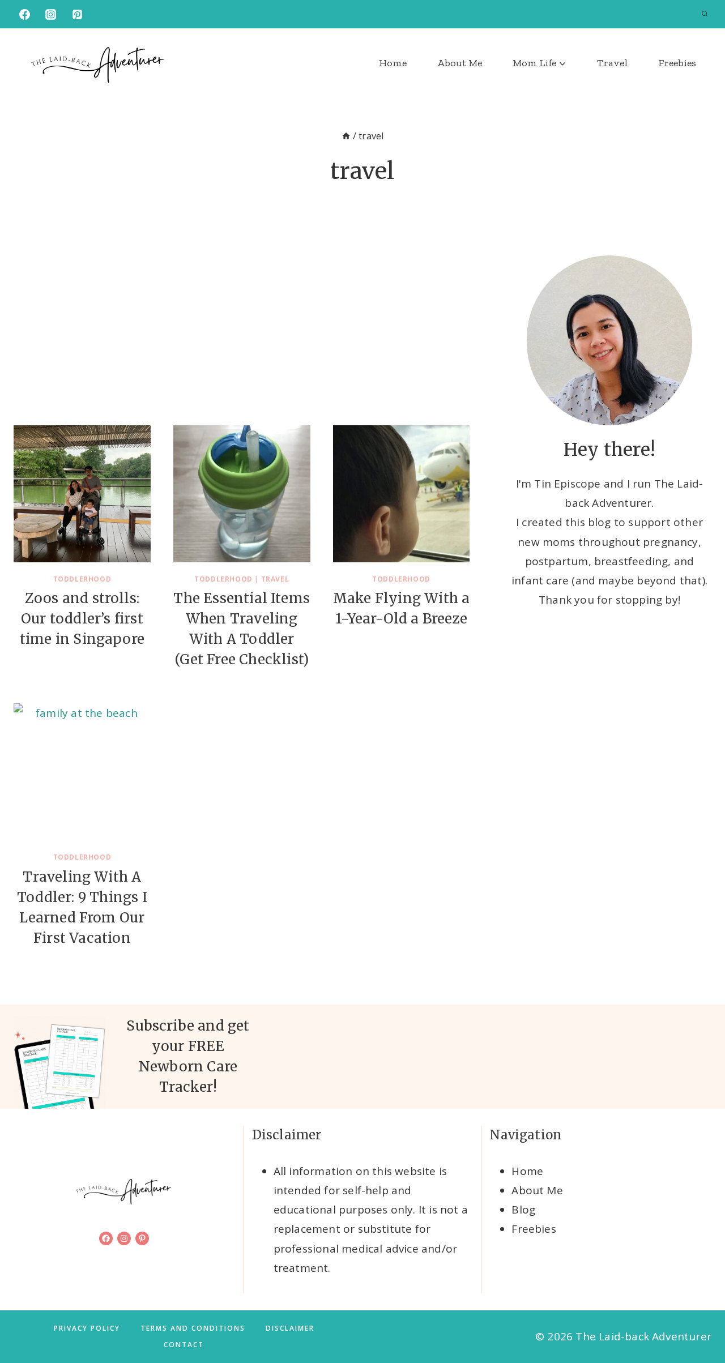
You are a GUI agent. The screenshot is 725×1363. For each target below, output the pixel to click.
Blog (523, 1209)
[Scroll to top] (697, 1318)
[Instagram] (51, 14)
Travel (612, 63)
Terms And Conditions (192, 1328)
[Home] (346, 136)
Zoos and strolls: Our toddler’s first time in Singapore (82, 618)
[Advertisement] (242, 340)
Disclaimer (290, 1328)
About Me (459, 63)
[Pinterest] (77, 14)
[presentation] (82, 493)
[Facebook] (24, 14)
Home (393, 63)
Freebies (677, 63)
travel (275, 579)
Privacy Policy (87, 1328)
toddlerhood (82, 579)
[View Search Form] (704, 14)
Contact (184, 1344)
